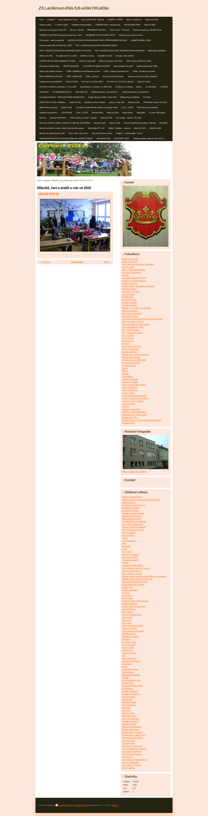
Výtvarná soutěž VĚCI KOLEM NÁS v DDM (55, 45)
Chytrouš (125, 593)
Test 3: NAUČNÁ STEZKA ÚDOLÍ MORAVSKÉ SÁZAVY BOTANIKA (120, 51)
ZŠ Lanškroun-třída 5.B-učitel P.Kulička (74, 8)
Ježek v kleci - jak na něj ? (78, 133)
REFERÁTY (163, 123)
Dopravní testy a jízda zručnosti (131, 35)
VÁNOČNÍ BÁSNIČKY (71, 66)
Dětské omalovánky (130, 590)
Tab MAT (125, 374)
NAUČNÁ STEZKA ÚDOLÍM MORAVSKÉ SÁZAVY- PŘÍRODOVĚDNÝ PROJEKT (97, 40)
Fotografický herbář (130, 669)
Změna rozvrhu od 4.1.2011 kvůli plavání (143, 76)
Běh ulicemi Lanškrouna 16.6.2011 (52, 133)
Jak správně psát (129, 658)
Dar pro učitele (128, 267)
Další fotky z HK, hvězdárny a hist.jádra (138, 264)
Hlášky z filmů (127, 587)
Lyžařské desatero (129, 305)
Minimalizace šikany (130, 637)
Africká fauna (127, 689)
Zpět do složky (77, 262)
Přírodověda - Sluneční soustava (135, 355)
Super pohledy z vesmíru (132, 574)
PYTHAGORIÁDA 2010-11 (62, 92)
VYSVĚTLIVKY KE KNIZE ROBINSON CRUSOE (57, 61)
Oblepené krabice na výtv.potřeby (136, 324)
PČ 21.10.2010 (128, 335)
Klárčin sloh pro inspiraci (48, 107)
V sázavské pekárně (130, 560)
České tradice (127, 672)
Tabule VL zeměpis (130, 382)
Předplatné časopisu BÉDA (82, 25)
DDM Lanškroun (129, 502)
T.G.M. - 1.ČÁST (127, 107)
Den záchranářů (128, 541)
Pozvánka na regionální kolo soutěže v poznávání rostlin (96, 107)
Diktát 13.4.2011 (113, 113)
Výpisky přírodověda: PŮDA (147, 66)
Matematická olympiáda (157, 51)
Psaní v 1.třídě (128, 648)
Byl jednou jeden (129, 642)
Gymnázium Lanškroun (131, 751)
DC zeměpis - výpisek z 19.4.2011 (128, 118)
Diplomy (125, 275)
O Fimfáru (147, 97)
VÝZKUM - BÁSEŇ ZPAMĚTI (133, 412)
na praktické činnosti (130, 511)
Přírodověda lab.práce (131, 357)
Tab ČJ (125, 368)
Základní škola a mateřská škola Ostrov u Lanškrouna (144, 576)
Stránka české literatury (131, 727)
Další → (107, 262)
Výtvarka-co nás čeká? (131, 409)
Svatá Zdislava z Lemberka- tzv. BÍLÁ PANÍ (96, 87)
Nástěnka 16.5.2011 (130, 259)
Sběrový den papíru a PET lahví (111, 61)
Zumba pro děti (128, 423)
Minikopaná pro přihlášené (130, 97)
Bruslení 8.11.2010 (129, 262)
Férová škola (127, 699)
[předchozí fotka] (42, 226)
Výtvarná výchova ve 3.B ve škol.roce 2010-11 (141, 500)
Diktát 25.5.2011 (155, 128)
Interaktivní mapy (129, 716)
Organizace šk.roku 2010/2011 (50, 82)
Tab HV (125, 371)
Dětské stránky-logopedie (132, 732)
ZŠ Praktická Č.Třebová (131, 765)
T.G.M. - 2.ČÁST (82, 113)
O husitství (126, 708)
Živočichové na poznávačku (147, 107)
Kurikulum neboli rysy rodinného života (147, 30)
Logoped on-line (129, 741)
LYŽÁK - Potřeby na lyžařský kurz (116, 71)
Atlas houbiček (128, 535)
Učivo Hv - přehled (77, 30)
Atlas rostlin (127, 623)
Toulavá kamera (128, 697)
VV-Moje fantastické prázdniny (134, 396)
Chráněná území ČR (130, 721)
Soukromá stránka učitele (132, 565)
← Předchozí (45, 262)
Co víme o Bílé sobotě (157, 113)
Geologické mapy (129, 702)
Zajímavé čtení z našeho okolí (134, 415)
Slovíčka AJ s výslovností (132, 746)
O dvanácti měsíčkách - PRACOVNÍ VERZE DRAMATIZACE (62, 97)
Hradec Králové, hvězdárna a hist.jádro (138, 286)
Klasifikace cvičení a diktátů (95, 102)
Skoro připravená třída (131, 363)
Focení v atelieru (129, 533)
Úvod (41, 20)
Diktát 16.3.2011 (134, 102)
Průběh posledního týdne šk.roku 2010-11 (148, 138)
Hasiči (124, 549)
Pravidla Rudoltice (129, 352)
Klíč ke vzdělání (128, 768)
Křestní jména (127, 683)
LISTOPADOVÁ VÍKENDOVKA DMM (96, 66)
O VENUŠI (164, 87)
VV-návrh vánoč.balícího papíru (135, 398)
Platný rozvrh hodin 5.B (131, 346)
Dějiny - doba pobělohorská (133, 270)
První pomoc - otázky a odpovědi (51, 40)
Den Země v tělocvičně (131, 272)
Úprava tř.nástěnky (129, 387)
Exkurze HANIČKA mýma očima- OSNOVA (140, 123)
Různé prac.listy (128, 645)
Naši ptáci (126, 639)
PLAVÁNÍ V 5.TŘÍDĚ (115, 20)
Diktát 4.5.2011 (114, 123)
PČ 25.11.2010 (128, 338)
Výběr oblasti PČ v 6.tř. (96, 128)
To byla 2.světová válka (131, 615)
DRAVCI (125, 563)
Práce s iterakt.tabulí (130, 349)
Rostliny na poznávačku (48, 113)
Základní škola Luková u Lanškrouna (137, 579)
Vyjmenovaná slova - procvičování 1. (104, 92)
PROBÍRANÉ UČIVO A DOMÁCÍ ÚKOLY (100, 35)
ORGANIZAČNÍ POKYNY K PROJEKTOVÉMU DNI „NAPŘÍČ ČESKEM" (66, 138)
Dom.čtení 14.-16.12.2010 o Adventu (120, 82)
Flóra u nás (126, 620)
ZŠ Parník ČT (127, 757)
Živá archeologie (129, 705)
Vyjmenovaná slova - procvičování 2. (136, 92)
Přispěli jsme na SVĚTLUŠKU (134, 360)
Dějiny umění (127, 612)
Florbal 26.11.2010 (129, 283)
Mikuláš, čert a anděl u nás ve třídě (65, 180)
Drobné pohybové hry (131, 694)
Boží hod (42, 118)
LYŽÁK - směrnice (92, 76)
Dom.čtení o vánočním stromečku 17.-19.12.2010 (57, 87)
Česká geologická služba (132, 686)
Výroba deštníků (128, 404)
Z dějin (125, 538)
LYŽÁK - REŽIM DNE (74, 76)
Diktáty (125, 667)
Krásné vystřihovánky (131, 762)
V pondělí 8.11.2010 (104, 56)
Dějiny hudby (127, 598)
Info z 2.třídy (127, 552)
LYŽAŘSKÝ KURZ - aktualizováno (107, 25)
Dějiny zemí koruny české (132, 626)
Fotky (124, 544)
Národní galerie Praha (131, 661)
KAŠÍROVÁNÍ (127, 297)
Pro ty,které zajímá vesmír (132, 524)
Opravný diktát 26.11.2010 (123, 66)
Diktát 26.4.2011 (100, 123)
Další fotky (126, 546)
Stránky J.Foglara (129, 724)
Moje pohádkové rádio (131, 680)
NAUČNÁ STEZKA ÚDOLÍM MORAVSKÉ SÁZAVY (142, 319)
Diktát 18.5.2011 (140, 128)
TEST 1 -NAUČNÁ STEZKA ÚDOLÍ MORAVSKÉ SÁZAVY (96, 45)
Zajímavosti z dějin (129, 418)
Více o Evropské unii (130, 719)
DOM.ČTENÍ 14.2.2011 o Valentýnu (52, 102)
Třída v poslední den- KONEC (134, 385)
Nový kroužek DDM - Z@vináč (92, 20)
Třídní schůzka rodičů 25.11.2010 (138, 61)
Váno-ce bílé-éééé (129, 390)
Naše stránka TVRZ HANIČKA (134, 760)
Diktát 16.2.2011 (75, 102)
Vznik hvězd (44, 92)
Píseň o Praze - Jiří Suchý (119, 30)
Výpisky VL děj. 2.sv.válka (132, 401)
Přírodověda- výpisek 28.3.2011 (155, 102)
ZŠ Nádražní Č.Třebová (131, 754)
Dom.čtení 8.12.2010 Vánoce (113, 76)
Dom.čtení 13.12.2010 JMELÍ (92, 82)
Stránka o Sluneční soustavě (134, 527)
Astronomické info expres (132, 738)
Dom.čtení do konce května (102, 133)
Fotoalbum (51, 20)
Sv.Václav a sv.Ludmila (123, 87)
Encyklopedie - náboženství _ (134, 735)
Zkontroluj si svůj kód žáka (49, 66)
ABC (124, 656)
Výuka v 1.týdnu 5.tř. (134, 20)
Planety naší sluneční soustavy (51, 71)
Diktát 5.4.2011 (66, 107)
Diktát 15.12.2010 (143, 82)
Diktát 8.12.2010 (72, 82)
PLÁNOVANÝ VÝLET (121, 138)
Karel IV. (139, 87)
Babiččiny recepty (87, 56)
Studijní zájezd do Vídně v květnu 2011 (102, 97)
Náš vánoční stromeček (131, 314)
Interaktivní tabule (129, 289)
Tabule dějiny (127, 376)
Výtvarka (125, 407)
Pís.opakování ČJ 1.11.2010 (66, 56)
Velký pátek (141, 113)
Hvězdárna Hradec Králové (133, 513)
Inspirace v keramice (130, 554)
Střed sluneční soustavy (132, 516)
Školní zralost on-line (130, 730)
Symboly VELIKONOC (58, 118)
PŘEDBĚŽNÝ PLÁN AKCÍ (96, 30)
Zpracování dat (81, 805)
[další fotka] (108, 226)
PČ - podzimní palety (130, 330)
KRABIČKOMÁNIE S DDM (140, 40)
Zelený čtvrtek (127, 113)
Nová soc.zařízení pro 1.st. (133, 322)
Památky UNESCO (129, 691)
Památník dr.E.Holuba (131, 508)
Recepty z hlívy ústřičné (125, 56)
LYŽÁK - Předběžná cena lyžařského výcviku (83, 71)
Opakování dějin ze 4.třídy (132, 327)
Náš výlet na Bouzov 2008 (133, 530)
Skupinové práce (129, 366)
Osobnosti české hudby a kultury (135, 601)
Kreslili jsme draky (129, 303)
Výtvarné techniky (129, 653)
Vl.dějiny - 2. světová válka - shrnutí (129, 133)
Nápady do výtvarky (130, 311)
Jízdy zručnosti (128, 294)
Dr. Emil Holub (151, 87)
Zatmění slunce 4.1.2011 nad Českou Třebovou (141, 420)
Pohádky (125, 678)
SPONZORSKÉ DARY (132, 25)
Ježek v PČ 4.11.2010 (131, 292)
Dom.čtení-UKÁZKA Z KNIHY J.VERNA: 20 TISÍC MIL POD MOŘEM (64, 123)
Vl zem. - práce (128, 393)
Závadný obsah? (66, 805)
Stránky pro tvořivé (129, 628)
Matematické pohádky (131, 675)
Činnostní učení (128, 743)
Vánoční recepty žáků (87, 61)
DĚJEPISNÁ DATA (103, 138)
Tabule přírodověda (130, 379)
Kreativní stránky (129, 634)
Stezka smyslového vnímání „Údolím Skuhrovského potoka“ (61, 128)
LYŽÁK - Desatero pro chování (143, 71)
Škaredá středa (97, 113)
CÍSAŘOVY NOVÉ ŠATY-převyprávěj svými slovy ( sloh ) (60, 35)
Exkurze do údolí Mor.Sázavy (134, 281)
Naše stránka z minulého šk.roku (135, 568)
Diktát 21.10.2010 (45, 56)
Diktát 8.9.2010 (149, 25)
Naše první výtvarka (130, 316)
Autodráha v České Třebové (133, 505)
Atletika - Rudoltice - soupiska (119, 128)
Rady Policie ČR (81, 92)
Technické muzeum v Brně (133, 631)
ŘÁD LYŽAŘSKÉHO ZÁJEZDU (50, 76)
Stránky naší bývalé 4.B (131, 497)
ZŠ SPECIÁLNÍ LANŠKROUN (134, 522)
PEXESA (125, 344)
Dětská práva (127, 650)
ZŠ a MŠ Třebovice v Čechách (134, 749)
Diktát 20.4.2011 (106, 118)
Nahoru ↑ (115, 805)
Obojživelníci (127, 617)
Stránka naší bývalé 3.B (131, 571)
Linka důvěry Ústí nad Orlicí (133, 585)
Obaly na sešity (45, 25)
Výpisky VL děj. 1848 (116, 102)
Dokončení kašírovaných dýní (134, 278)
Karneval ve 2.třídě (129, 557)
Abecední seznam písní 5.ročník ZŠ (52, 30)
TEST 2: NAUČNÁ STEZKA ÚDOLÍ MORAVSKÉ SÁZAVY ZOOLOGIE (65, 51)
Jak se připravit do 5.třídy (67, 20)
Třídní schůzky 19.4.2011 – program (83, 118)
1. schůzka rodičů (61, 25)
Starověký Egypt (128, 609)
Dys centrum (127, 596)
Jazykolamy (127, 664)
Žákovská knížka (151, 20)
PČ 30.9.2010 (127, 341)
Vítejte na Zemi (128, 713)
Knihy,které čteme (129, 300)
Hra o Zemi (126, 710)
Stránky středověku (130, 604)
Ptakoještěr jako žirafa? (131, 519)
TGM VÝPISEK (66, 113)
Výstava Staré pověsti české (133, 606)
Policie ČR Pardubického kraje (134, 582)
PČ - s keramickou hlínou (132, 333)
